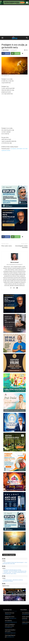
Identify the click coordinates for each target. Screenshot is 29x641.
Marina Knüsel (6, 50)
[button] (2, 38)
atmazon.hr (24, 619)
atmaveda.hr (25, 623)
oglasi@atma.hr (12, 618)
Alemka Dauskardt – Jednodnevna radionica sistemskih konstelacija (13, 580)
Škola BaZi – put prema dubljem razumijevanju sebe (15, 571)
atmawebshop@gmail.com (11, 622)
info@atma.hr (8, 614)
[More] (22, 53)
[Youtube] (17, 288)
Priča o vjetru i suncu (6, 246)
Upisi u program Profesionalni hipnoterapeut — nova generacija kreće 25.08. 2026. (15, 563)
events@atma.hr (8, 627)
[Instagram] (14, 288)
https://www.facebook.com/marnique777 (14, 264)
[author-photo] (14, 260)
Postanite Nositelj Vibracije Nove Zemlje (12, 570)
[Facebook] (11, 288)
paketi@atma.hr (10, 636)
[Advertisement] (14, 20)
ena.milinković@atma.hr (10, 633)
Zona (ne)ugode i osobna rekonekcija (21, 246)
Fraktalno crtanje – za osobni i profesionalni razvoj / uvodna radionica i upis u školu (14, 573)
